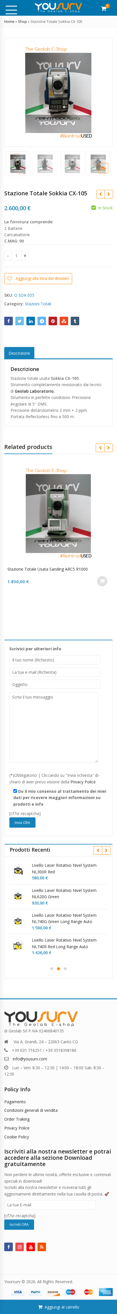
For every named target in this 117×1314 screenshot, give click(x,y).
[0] (103, 8)
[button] (108, 173)
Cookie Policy (16, 1137)
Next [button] (102, 91)
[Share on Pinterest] (53, 321)
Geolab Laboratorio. (35, 391)
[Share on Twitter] (19, 321)
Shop (22, 21)
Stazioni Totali (38, 303)
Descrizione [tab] (19, 353)
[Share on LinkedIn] (30, 321)
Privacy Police (83, 782)
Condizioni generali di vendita (31, 1110)
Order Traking (17, 1119)
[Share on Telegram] (41, 321)
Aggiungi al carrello (62, 1307)
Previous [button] (14, 91)
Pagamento (15, 1101)
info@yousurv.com (30, 1059)
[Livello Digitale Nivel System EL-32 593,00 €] (100, 194)
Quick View (61, 569)
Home (9, 21)
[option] (58, 92)
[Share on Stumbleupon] (64, 321)
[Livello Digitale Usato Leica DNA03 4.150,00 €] (109, 194)
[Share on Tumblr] (75, 321)
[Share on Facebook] (8, 321)
